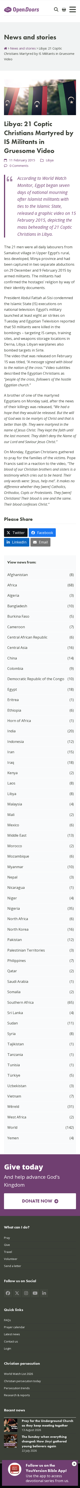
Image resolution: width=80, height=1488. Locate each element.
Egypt (12, 689)
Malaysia (14, 804)
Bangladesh (17, 606)
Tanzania (15, 1054)
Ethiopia (14, 710)
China (12, 658)
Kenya (12, 772)
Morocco (14, 845)
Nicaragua (16, 887)
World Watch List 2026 (18, 1374)
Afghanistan (17, 574)
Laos (11, 783)
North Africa (17, 918)
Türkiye (13, 1075)
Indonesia (15, 741)
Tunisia (13, 1065)
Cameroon (16, 626)
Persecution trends (17, 1388)
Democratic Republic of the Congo (35, 678)
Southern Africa (20, 1002)
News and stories (23, 48)
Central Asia (17, 647)
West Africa (16, 1117)
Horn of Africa (19, 720)
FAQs (7, 1320)
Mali (10, 814)
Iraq (10, 762)
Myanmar (15, 866)
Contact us (11, 1341)
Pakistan (14, 939)
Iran (10, 752)
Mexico (13, 825)
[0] (64, 9)
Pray (7, 1238)
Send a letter (12, 1266)
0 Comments (19, 165)
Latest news (12, 1334)
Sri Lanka (15, 1012)
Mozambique (18, 856)
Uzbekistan (16, 1085)
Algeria (13, 595)
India (11, 731)
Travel (8, 1252)
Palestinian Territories (26, 950)
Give (7, 1245)
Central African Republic (27, 637)
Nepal (12, 877)
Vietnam (14, 1096)
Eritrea (13, 699)
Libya (50, 160)
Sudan (12, 1023)
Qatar (12, 971)
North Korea (17, 929)
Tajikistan (15, 1044)
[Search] (56, 9)
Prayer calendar (14, 1327)
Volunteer (10, 1259)
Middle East (16, 835)
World (12, 1127)
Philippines (16, 960)
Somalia (13, 991)
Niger (12, 898)
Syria (11, 1033)
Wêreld (13, 1106)
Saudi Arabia (17, 981)
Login (7, 1348)
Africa (12, 585)
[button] (16, 532)
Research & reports (17, 1395)
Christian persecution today (22, 1381)
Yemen (13, 1138)
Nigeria (13, 908)
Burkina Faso (18, 616)
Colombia (15, 668)
